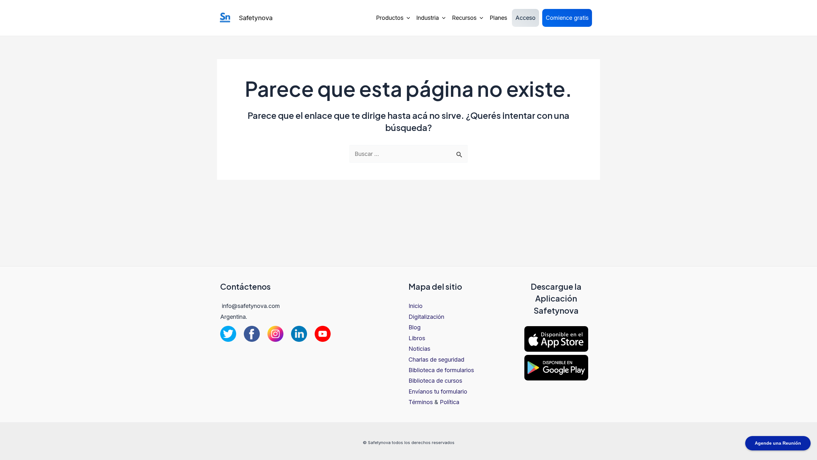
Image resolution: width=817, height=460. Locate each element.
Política (449, 402)
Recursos (464, 17)
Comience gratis (567, 17)
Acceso (525, 17)
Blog (414, 327)
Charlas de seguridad (436, 359)
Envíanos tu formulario (437, 391)
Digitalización (426, 316)
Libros (416, 338)
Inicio (415, 306)
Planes (498, 17)
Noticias (419, 348)
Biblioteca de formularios (441, 370)
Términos (420, 402)
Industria (427, 17)
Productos (389, 17)
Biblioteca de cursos (435, 380)
